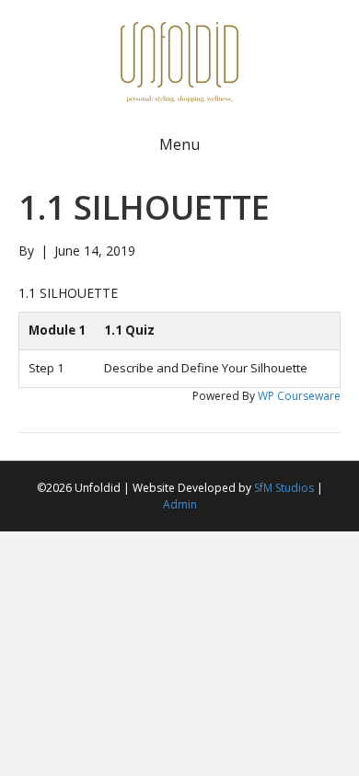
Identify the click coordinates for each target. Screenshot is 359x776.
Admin (180, 504)
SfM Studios (284, 488)
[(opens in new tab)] (179, 60)
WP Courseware (299, 396)
